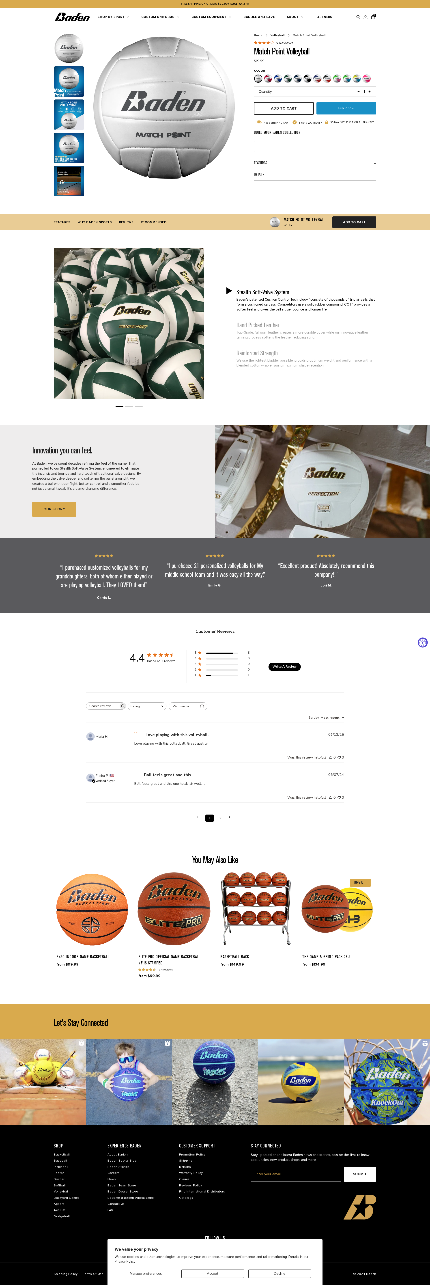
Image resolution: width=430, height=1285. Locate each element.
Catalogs (186, 1198)
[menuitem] (113, 17)
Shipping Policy (66, 1274)
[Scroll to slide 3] (138, 406)
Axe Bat (60, 1210)
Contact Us (116, 1204)
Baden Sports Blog (122, 1160)
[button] (301, 299)
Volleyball (278, 35)
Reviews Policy (190, 1185)
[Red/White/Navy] (317, 78)
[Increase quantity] (370, 92)
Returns (185, 1167)
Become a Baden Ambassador (131, 1198)
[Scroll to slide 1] (119, 406)
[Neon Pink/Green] (337, 78)
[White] (258, 78)
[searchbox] (102, 706)
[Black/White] (307, 78)
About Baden (118, 1154)
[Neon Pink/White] (366, 78)
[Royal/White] (278, 78)
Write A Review (285, 666)
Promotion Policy (192, 1154)
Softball (60, 1185)
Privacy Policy (125, 1261)
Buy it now (346, 108)
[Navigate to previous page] (199, 817)
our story (54, 509)
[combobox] (147, 706)
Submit (360, 1174)
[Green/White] (288, 78)
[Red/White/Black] (327, 78)
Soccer (59, 1179)
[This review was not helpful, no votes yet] (339, 757)
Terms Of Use (93, 1274)
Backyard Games (67, 1198)
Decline (279, 1273)
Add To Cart (284, 108)
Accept (212, 1273)
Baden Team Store (122, 1185)
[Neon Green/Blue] (347, 78)
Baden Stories (118, 1167)
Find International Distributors (202, 1191)
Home (258, 35)
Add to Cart (354, 222)
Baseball (60, 1160)
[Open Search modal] (358, 17)
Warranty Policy (191, 1173)
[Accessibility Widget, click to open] (423, 643)
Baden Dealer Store (123, 1191)
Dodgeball (62, 1216)
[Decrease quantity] (359, 92)
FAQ (111, 1210)
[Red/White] (268, 78)
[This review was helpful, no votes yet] (330, 757)
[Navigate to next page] (231, 817)
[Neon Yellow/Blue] (357, 78)
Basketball (62, 1154)
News (112, 1179)
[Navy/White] (297, 78)
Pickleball (61, 1167)
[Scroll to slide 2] (129, 406)
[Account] (365, 17)
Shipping (186, 1160)
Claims (184, 1179)
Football (60, 1173)
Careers (114, 1173)
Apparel (60, 1204)
